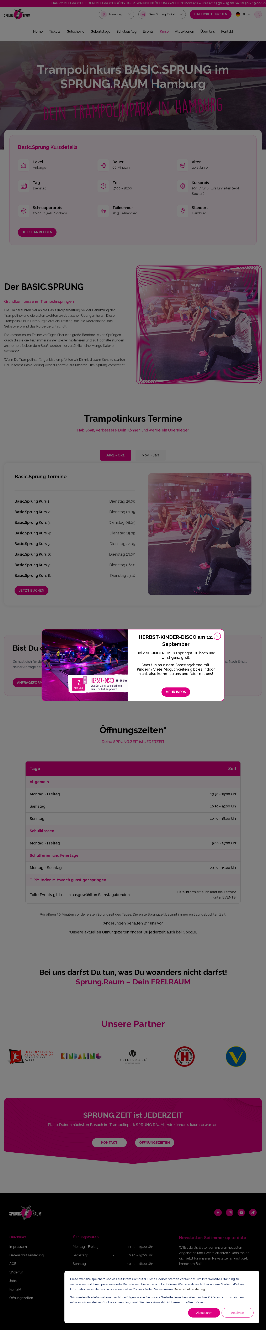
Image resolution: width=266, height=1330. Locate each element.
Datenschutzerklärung (189, 1289)
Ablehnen (237, 1312)
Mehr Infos (176, 692)
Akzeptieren (204, 1312)
